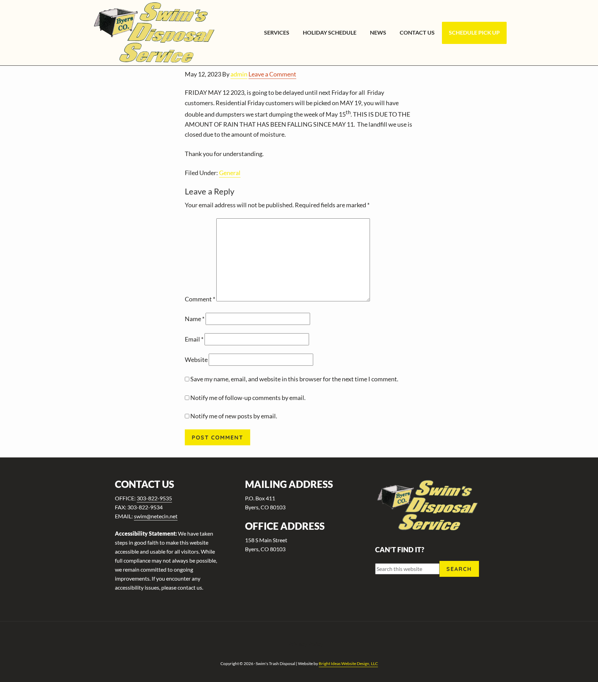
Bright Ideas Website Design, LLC (348, 663)
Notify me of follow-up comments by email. (248, 397)
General (230, 172)
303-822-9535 (154, 498)
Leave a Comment (272, 74)
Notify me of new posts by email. (233, 416)
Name (195, 318)
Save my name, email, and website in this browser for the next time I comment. (294, 379)
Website (196, 359)
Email (194, 339)
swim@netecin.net (156, 516)
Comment (200, 299)
